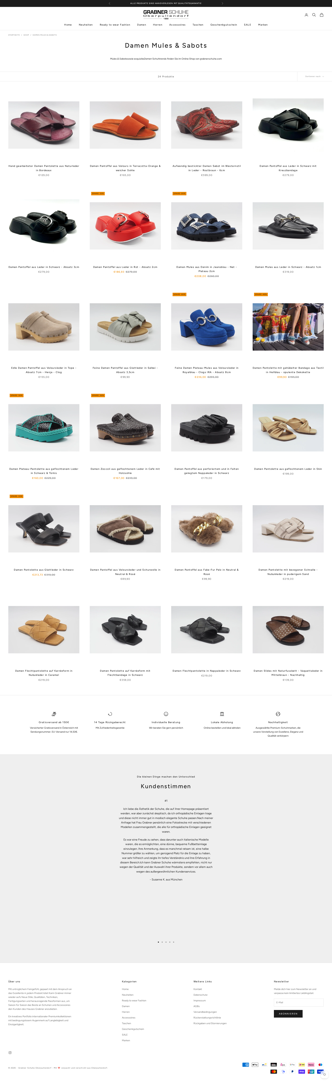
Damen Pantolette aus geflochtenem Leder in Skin (288, 468)
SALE (247, 24)
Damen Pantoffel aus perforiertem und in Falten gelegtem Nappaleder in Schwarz (206, 471)
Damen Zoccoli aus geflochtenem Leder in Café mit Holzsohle (125, 471)
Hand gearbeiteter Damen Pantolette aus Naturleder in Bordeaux (43, 168)
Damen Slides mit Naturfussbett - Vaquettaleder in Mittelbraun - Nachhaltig (288, 672)
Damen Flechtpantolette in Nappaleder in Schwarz (207, 670)
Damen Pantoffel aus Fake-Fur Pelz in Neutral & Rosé (207, 571)
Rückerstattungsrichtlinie (207, 1017)
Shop (26, 35)
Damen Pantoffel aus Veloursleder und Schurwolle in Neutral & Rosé (125, 571)
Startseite (14, 35)
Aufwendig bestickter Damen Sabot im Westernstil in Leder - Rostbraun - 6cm (207, 168)
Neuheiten (86, 24)
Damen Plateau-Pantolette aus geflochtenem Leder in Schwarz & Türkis (44, 471)
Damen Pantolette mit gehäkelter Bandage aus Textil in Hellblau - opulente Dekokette (288, 370)
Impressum (199, 1000)
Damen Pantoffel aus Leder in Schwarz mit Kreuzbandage (288, 168)
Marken (263, 24)
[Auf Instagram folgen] (10, 1052)
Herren (157, 24)
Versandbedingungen (205, 1011)
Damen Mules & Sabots (45, 35)
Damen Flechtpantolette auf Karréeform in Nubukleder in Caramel (44, 672)
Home (68, 24)
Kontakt (197, 989)
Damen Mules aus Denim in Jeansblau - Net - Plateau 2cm (206, 269)
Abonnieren (288, 1013)
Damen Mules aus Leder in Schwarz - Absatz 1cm (288, 267)
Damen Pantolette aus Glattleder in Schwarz (44, 569)
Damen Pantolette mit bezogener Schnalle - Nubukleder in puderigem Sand (288, 571)
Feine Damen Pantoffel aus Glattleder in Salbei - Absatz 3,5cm (125, 370)
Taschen (198, 24)
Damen (141, 24)
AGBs (196, 1006)
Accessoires (177, 24)
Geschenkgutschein (223, 24)
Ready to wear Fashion (115, 24)
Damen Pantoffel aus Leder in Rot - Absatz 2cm (125, 267)
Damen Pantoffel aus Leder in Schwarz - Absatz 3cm (43, 267)
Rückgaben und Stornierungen (210, 1023)
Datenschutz (200, 994)
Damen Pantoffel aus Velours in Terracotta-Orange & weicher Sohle (125, 168)
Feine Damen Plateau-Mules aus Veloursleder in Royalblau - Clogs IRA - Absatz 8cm (207, 370)
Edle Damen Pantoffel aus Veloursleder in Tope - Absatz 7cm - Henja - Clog (44, 370)
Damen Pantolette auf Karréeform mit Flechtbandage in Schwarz (125, 672)
